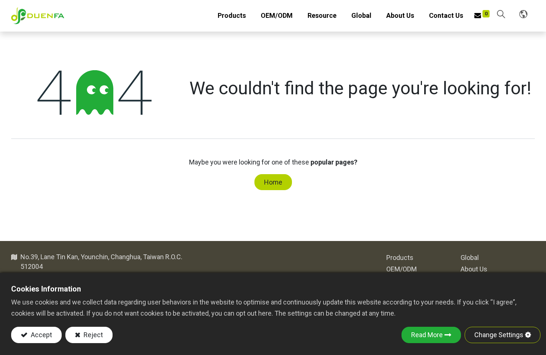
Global (470, 257)
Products (399, 257)
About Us (474, 269)
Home (273, 182)
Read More (427, 335)
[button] (501, 14)
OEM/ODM (401, 269)
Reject (92, 335)
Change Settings (498, 335)
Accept (40, 335)
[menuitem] (276, 15)
